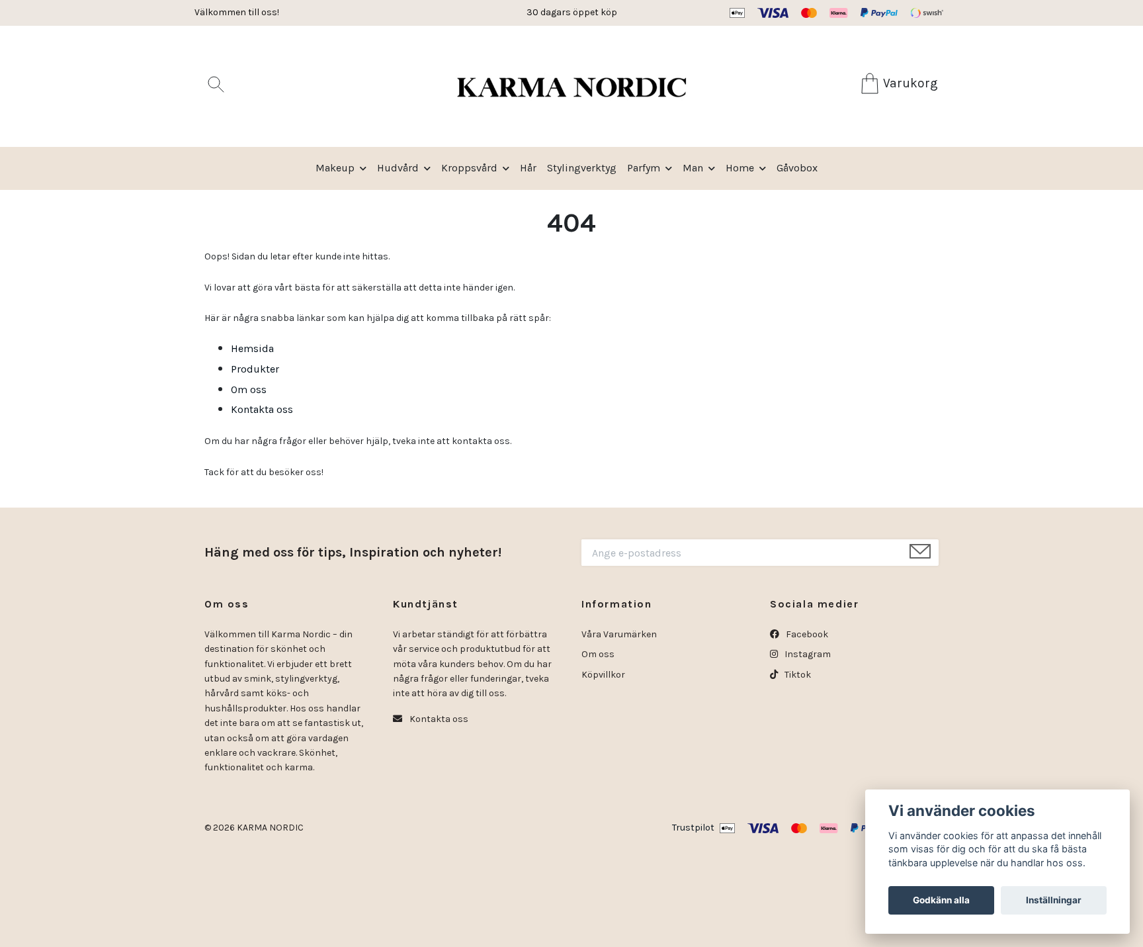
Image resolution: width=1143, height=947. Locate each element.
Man (693, 167)
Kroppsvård (469, 167)
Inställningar (1053, 900)
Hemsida (252, 348)
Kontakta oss (262, 409)
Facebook (806, 634)
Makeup (335, 167)
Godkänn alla (941, 900)
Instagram (807, 654)
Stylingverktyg (581, 167)
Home (740, 167)
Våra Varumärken (619, 634)
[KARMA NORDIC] (571, 86)
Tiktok (797, 674)
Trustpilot (693, 827)
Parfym (643, 167)
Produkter (255, 369)
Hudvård (398, 167)
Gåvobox (797, 167)
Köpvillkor (603, 674)
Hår (528, 167)
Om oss (249, 389)
